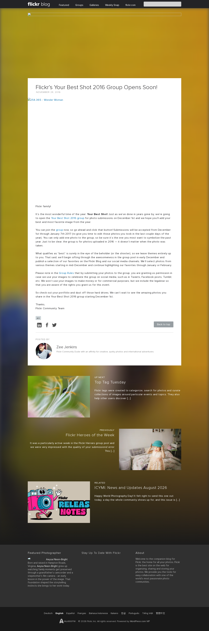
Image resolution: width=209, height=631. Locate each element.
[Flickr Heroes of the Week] (150, 450)
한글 (123, 613)
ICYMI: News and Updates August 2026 (131, 487)
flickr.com (130, 5)
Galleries (94, 5)
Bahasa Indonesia (98, 613)
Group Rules (66, 273)
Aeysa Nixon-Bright (57, 559)
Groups (79, 5)
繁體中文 (160, 613)
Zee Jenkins (66, 347)
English (59, 613)
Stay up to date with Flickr (101, 553)
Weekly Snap (112, 5)
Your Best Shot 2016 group (67, 218)
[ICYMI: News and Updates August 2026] (59, 502)
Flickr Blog (40, 4)
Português (134, 613)
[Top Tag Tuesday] (59, 397)
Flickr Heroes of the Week (90, 435)
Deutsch (48, 613)
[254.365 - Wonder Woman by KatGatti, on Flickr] (104, 149)
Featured (64, 5)
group (59, 230)
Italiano (114, 613)
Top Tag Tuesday (110, 382)
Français (82, 613)
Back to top (163, 324)
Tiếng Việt (147, 613)
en (38, 318)
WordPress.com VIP (140, 621)
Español (70, 613)
